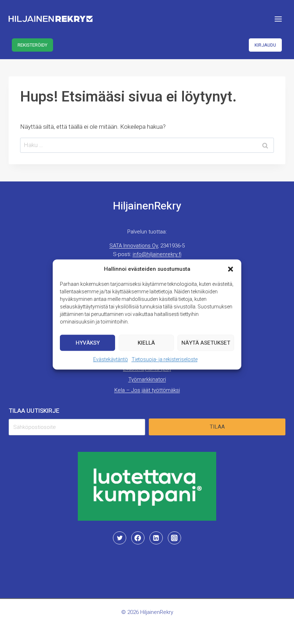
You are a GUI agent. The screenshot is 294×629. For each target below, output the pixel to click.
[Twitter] (119, 537)
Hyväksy (88, 343)
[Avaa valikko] (278, 19)
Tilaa (217, 427)
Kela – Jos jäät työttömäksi (147, 390)
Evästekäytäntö (110, 359)
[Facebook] (137, 537)
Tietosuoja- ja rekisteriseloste (165, 359)
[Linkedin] (156, 537)
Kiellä (146, 343)
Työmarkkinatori (147, 379)
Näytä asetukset (205, 343)
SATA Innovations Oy (133, 245)
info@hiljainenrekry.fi (157, 254)
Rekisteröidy (32, 45)
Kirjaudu (265, 45)
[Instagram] (174, 537)
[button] (230, 269)
